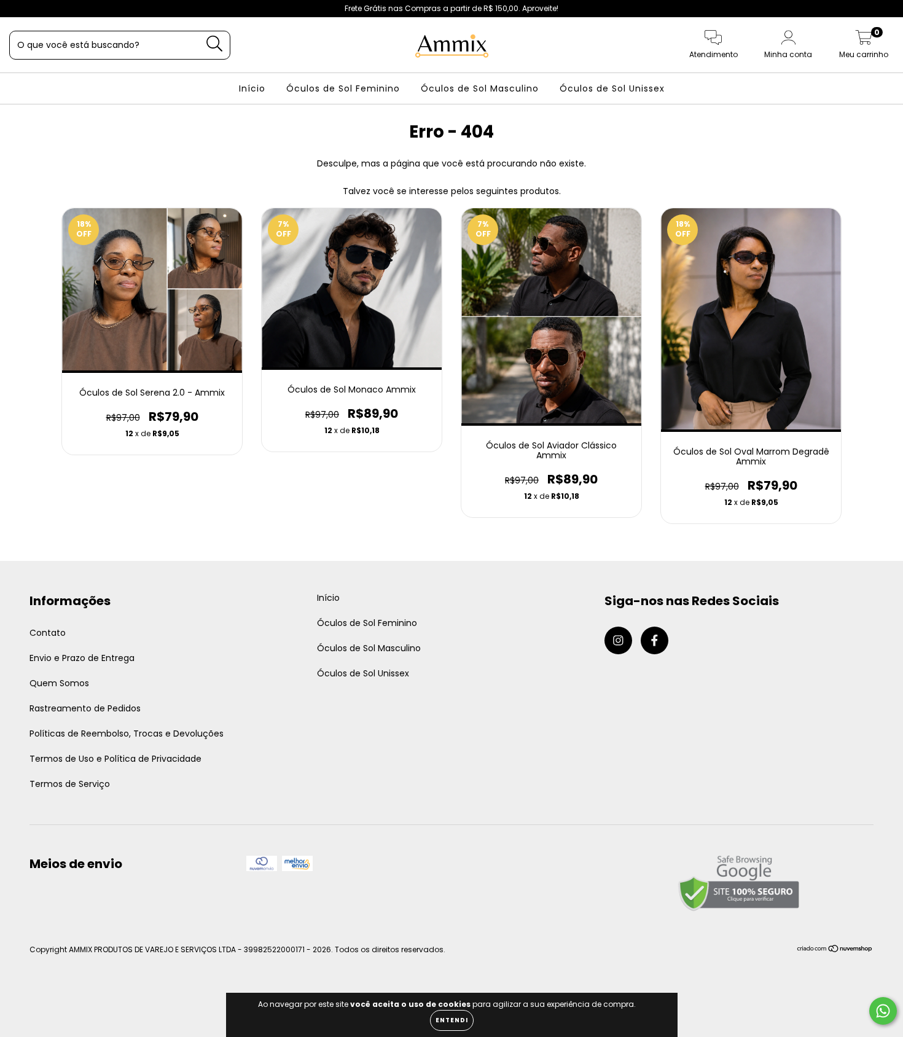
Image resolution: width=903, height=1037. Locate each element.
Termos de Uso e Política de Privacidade (115, 759)
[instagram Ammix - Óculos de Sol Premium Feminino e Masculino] (18, 8)
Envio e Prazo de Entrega (82, 658)
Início (252, 88)
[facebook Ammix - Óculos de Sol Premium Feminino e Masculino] (36, 8)
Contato (47, 633)
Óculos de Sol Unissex (612, 88)
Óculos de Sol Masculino (480, 88)
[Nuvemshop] (835, 950)
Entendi (452, 1020)
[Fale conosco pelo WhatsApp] (883, 1011)
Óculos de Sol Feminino (343, 88)
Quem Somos (59, 683)
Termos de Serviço (69, 784)
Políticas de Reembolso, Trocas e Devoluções (126, 733)
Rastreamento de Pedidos (85, 708)
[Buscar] (214, 43)
